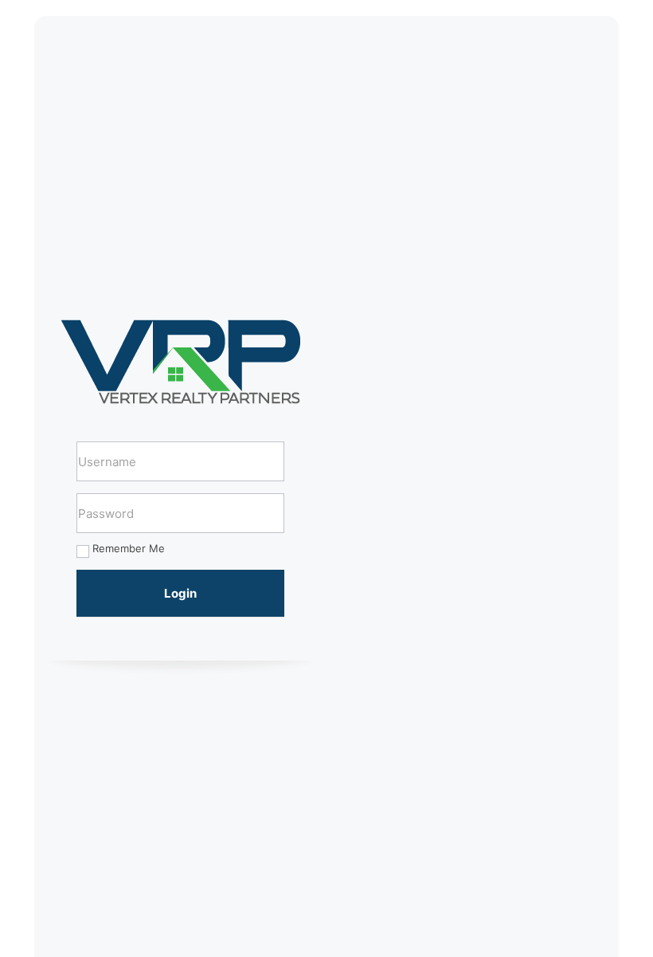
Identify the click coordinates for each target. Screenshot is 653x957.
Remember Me (128, 548)
